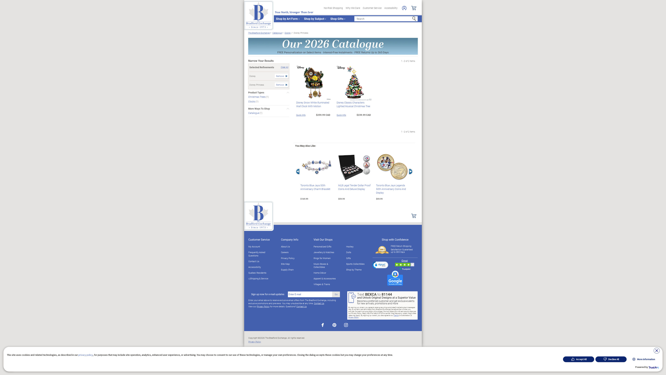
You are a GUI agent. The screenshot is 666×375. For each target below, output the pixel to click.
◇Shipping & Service (258, 278)
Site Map (285, 263)
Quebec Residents (257, 272)
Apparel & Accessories (325, 278)
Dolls (348, 252)
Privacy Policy (287, 258)
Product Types (256, 92)
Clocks (252, 101)
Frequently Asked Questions (256, 254)
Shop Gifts (336, 18)
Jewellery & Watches (324, 252)
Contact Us (253, 261)
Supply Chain (287, 269)
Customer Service (372, 8)
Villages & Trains (322, 284)
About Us (285, 246)
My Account (254, 246)
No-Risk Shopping (333, 8)
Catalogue (254, 113)
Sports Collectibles (355, 263)
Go (336, 294)
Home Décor (320, 272)
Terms (396, 315)
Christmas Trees (257, 96)
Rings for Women (322, 258)
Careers (285, 252)
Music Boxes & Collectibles (321, 265)
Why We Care (353, 8)
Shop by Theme (354, 269)
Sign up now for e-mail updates (267, 294)
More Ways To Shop (259, 108)
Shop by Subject (314, 18)
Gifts (348, 258)
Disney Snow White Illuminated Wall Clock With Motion (312, 104)
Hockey (349, 246)
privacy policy (85, 354)
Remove (280, 76)
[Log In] (404, 8)
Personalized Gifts (322, 246)
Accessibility (391, 8)
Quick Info (301, 115)
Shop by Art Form (287, 18)
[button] (380, 265)
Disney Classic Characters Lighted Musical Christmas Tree (353, 104)
